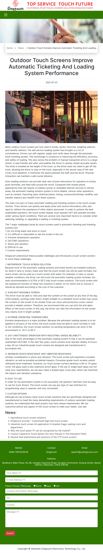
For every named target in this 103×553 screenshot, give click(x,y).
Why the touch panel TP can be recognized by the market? (40, 430)
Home (10, 48)
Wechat (38, 486)
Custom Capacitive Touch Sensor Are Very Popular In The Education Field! (48, 433)
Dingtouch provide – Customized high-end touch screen (39, 421)
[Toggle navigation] (6, 15)
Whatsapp (27, 486)
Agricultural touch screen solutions (28, 417)
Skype (48, 486)
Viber (57, 486)
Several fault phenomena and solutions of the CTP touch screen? (44, 437)
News (21, 48)
